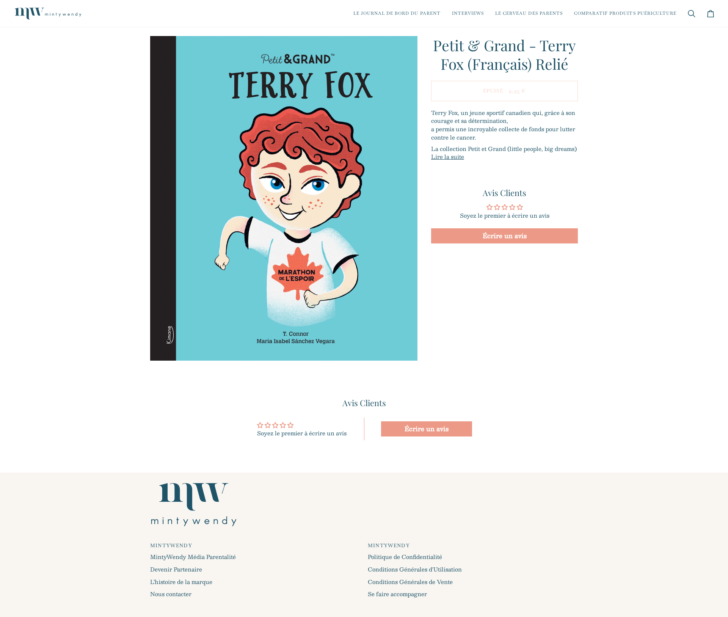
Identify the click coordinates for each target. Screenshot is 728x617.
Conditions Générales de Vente (410, 581)
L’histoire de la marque (181, 581)
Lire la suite (447, 157)
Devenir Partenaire (176, 569)
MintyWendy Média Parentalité (193, 556)
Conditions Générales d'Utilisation (415, 569)
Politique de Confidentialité (405, 556)
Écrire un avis (505, 236)
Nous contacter (170, 593)
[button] (397, 13)
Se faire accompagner (397, 593)
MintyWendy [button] (171, 545)
